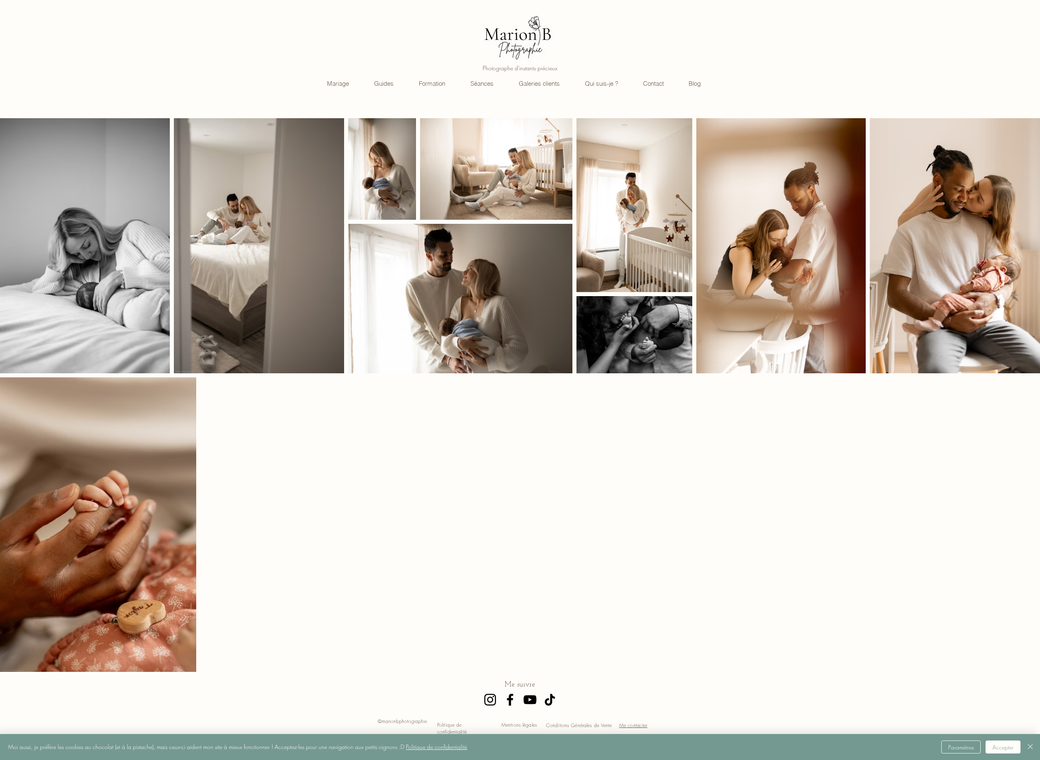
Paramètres (961, 747)
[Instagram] (490, 700)
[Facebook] (510, 700)
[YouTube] (530, 700)
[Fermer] (1030, 747)
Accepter (1003, 747)
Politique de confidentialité (436, 747)
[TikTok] (550, 700)
